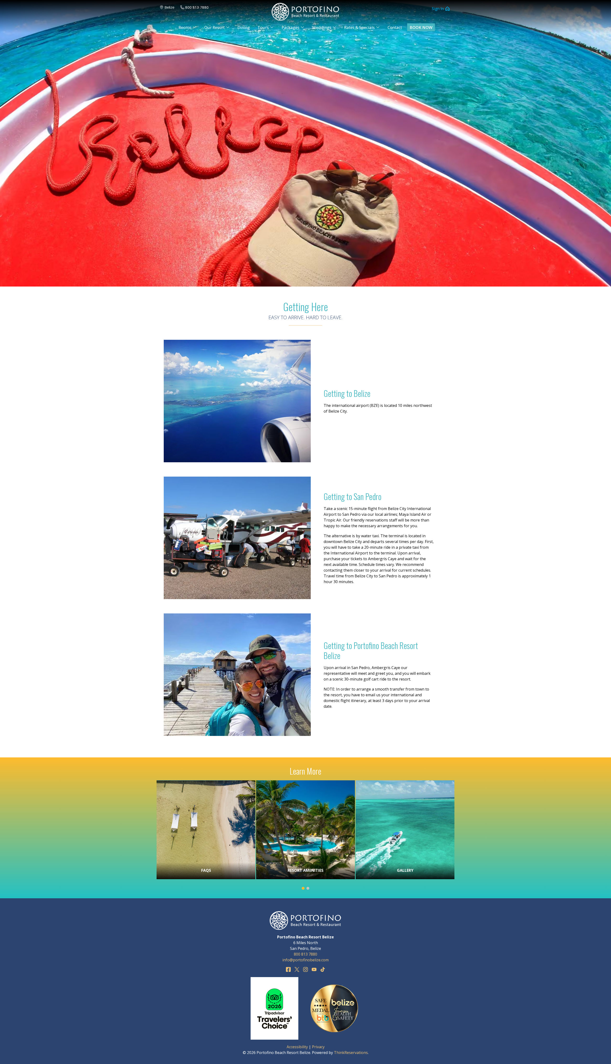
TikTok (322, 969)
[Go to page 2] (307, 888)
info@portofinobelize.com (305, 960)
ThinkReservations (351, 1052)
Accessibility (297, 1046)
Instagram (305, 969)
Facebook (288, 969)
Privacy (318, 1046)
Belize (169, 7)
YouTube (314, 969)
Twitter (297, 969)
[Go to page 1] (303, 888)
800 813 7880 (197, 7)
